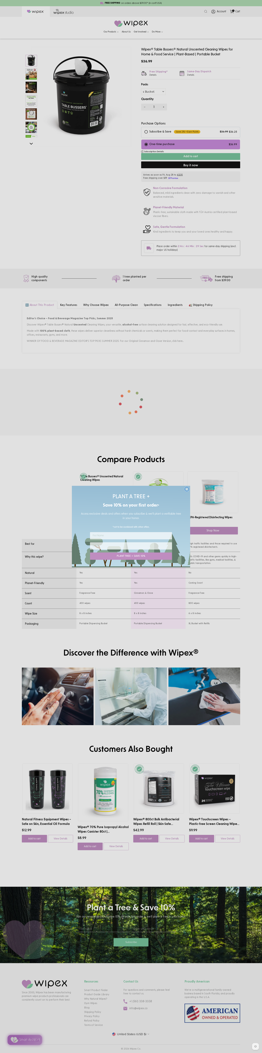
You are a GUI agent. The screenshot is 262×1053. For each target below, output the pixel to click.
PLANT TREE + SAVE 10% (131, 556)
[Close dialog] (187, 489)
